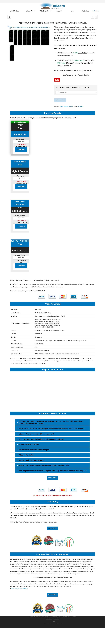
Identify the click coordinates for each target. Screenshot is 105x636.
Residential (80, 106)
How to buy (47, 616)
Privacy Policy (49, 618)
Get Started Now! (60, 100)
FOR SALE (31, 616)
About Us (41, 616)
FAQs (60, 616)
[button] (10, 28)
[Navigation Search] (93, 11)
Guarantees (54, 616)
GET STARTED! (52, 478)
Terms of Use (56, 618)
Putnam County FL (68, 106)
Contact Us (73, 616)
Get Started (21, 149)
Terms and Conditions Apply (19, 589)
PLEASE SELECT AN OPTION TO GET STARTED (72, 88)
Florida (61, 106)
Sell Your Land (65, 616)
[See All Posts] (9, 17)
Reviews (36, 616)
